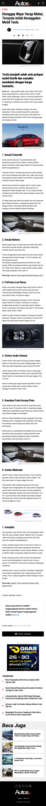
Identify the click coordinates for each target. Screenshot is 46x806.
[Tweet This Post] (19, 35)
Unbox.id (26, 798)
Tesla (13, 91)
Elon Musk (27, 626)
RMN (28, 802)
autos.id (15, 615)
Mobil (16, 626)
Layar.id (19, 798)
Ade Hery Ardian (19, 30)
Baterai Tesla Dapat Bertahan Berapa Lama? (27, 275)
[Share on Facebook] (14, 35)
